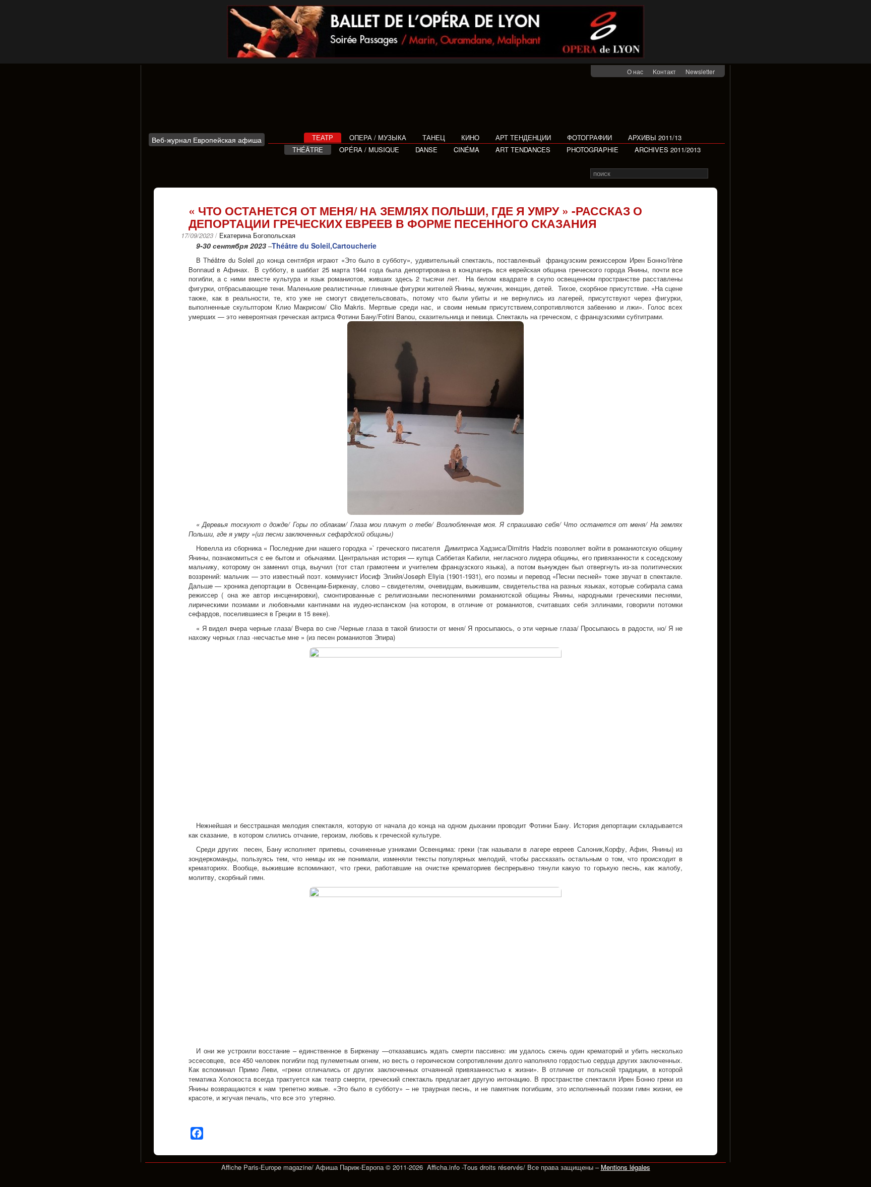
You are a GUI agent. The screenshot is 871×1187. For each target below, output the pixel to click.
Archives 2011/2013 (668, 149)
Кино (470, 137)
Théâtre (307, 149)
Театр (322, 137)
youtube (617, 72)
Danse (426, 149)
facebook (604, 72)
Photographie (592, 149)
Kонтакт (664, 71)
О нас (635, 71)
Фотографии (589, 137)
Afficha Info (209, 102)
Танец (433, 137)
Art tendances (522, 149)
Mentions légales (625, 1167)
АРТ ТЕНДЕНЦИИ (523, 137)
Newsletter (700, 71)
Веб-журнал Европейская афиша (207, 140)
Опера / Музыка (377, 137)
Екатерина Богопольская (257, 235)
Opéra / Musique (369, 149)
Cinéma (466, 149)
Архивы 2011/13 (654, 137)
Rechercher (715, 174)
